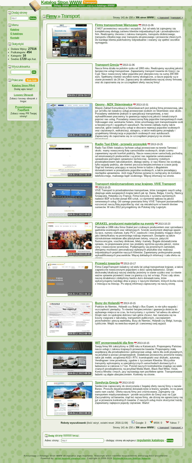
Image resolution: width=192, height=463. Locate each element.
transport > (177, 17)
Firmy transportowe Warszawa (116, 25)
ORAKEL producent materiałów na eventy (124, 223)
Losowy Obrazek (23, 94)
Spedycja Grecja (106, 382)
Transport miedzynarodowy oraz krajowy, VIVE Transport (135, 183)
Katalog (14, 29)
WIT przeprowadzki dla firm (114, 342)
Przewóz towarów (107, 263)
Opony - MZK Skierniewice (113, 104)
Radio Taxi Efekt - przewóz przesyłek (121, 144)
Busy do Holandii (107, 303)
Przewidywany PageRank (23, 108)
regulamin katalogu (150, 440)
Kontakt (14, 37)
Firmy (51, 16)
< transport (163, 17)
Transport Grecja (107, 64)
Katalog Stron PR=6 (23, 85)
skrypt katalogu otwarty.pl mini (70, 458)
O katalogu (16, 33)
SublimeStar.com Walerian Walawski (132, 458)
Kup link (32, 80)
